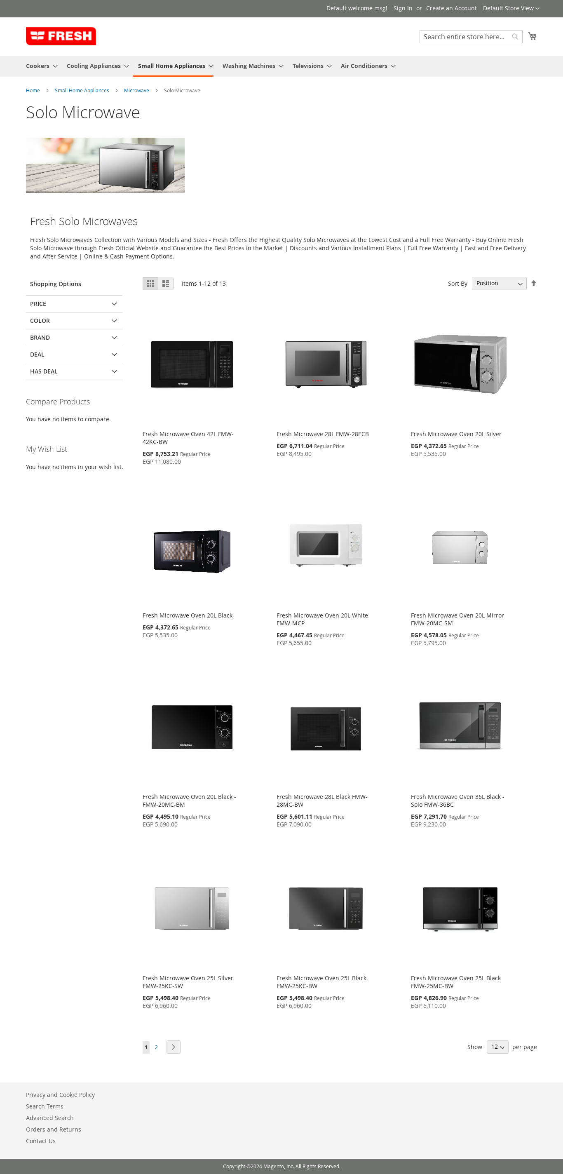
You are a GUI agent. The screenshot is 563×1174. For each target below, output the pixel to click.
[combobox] (471, 36)
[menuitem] (39, 65)
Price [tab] (38, 304)
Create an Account (451, 8)
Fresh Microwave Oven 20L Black (187, 615)
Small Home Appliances (82, 90)
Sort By (457, 283)
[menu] (281, 66)
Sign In (403, 8)
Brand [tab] (40, 337)
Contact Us (41, 1141)
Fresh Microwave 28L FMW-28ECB (323, 434)
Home (33, 90)
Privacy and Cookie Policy (60, 1095)
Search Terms (44, 1106)
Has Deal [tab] (44, 371)
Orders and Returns (53, 1129)
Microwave (137, 90)
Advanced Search (50, 1118)
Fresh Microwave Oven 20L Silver (456, 434)
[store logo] (61, 36)
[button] (511, 8)
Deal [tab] (37, 354)
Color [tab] (40, 320)
